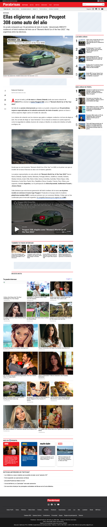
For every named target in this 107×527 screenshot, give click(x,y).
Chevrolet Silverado (54, 9)
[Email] (5, 109)
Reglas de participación (70, 515)
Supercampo (62, 510)
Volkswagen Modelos (26, 9)
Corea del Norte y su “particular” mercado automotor (20, 483)
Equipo (61, 515)
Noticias (25, 5)
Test (50, 5)
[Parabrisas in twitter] (99, 9)
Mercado (44, 5)
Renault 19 (35, 9)
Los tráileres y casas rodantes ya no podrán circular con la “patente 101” (26, 475)
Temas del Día (6, 9)
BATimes (97, 510)
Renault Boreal (15, 9)
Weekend (53, 510)
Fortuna (39, 510)
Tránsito (81, 515)
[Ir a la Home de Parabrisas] (12, 4)
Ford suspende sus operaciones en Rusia (16, 478)
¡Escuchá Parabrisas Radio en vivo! (14, 480)
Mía (79, 510)
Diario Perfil (10, 510)
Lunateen (84, 510)
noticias (29, 444)
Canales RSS (27, 515)
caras (11, 444)
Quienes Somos (37, 515)
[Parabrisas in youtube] (102, 9)
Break (91, 510)
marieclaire (47, 444)
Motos (37, 5)
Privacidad (54, 515)
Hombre (46, 510)
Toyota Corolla (43, 9)
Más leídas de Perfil (84, 87)
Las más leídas (81, 37)
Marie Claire (31, 510)
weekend (65, 444)
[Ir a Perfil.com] (100, 1)
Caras (17, 510)
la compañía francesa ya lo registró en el (51, 197)
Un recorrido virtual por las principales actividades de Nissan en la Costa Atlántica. (28, 486)
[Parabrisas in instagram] (93, 9)
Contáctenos (46, 515)
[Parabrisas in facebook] (96, 9)
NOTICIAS (6, 13)
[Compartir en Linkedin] (5, 104)
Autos (32, 5)
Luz (74, 510)
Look (69, 510)
